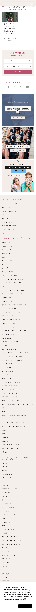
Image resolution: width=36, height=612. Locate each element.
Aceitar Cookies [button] (25, 606)
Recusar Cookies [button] (11, 606)
